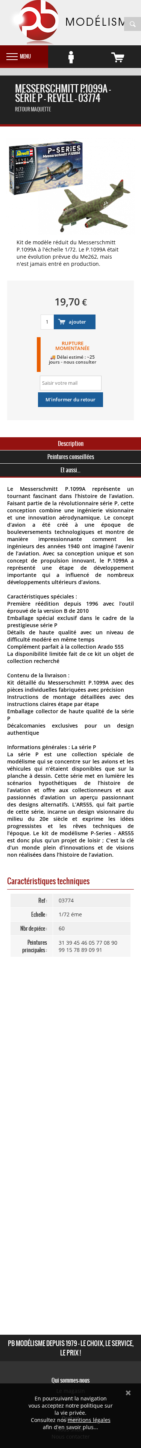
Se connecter (71, 57)
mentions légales (89, 1419)
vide (117, 57)
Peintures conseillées (70, 457)
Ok (128, 1393)
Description (70, 443)
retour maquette (33, 109)
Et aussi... (70, 470)
